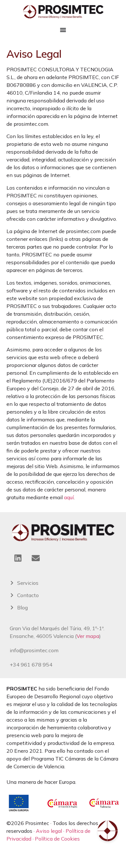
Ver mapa (88, 636)
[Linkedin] (18, 558)
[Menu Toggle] (63, 29)
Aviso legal (49, 831)
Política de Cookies (57, 838)
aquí (69, 497)
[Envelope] (35, 558)
